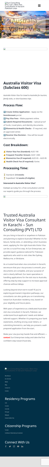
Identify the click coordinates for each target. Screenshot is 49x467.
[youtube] (18, 446)
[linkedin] (22, 446)
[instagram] (14, 446)
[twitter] (10, 446)
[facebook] (6, 446)
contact (6, 337)
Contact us (8, 188)
